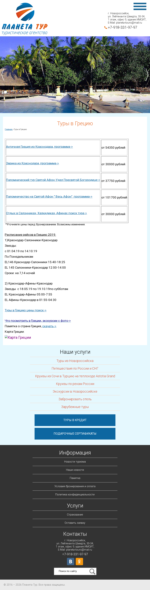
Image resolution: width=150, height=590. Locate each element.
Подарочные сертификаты (75, 433)
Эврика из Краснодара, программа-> (32, 163)
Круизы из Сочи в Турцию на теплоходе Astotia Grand (75, 376)
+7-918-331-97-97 (122, 27)
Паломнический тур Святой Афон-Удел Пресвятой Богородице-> (53, 180)
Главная (9, 129)
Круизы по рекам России (75, 384)
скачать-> (49, 326)
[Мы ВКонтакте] (70, 561)
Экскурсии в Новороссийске (75, 391)
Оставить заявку (75, 522)
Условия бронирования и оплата (75, 486)
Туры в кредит (75, 420)
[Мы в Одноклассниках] (79, 561)
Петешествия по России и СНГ (75, 368)
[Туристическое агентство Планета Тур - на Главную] (25, 19)
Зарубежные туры (75, 407)
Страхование (75, 514)
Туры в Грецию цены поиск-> (25, 310)
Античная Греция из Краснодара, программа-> (39, 146)
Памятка (75, 478)
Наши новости (75, 469)
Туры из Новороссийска (75, 361)
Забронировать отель (75, 399)
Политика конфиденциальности (75, 494)
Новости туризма (75, 461)
